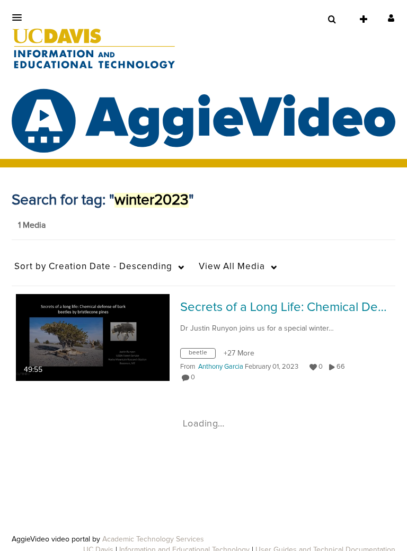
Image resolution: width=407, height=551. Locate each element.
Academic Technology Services (153, 539)
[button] (20, 17)
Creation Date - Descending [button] (93, 266)
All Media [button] (232, 266)
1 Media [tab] (32, 225)
